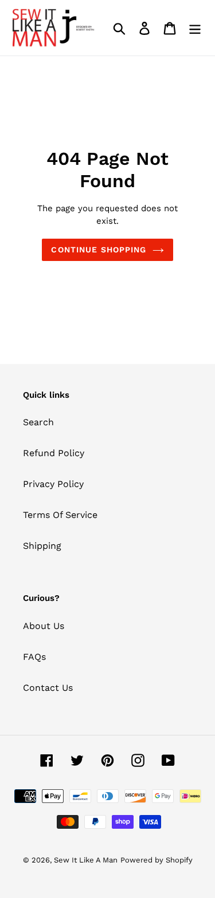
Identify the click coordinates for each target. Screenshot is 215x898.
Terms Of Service (60, 514)
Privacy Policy (53, 483)
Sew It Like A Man (86, 860)
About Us (43, 625)
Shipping (42, 545)
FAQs (34, 656)
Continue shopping (98, 249)
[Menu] (195, 28)
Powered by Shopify (156, 860)
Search (38, 422)
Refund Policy (53, 453)
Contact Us (48, 687)
